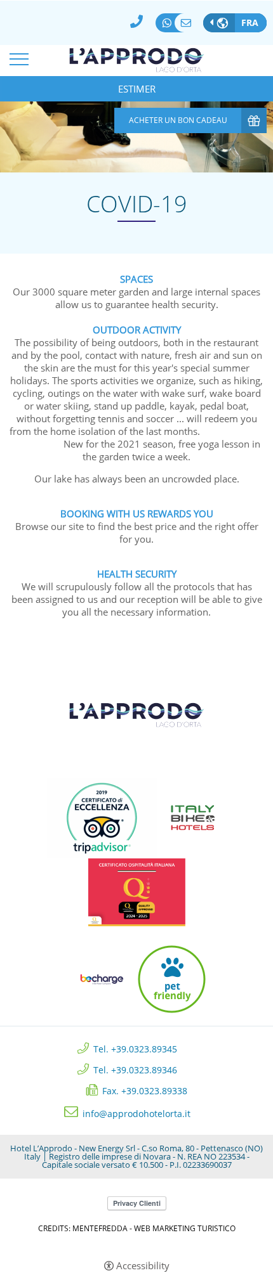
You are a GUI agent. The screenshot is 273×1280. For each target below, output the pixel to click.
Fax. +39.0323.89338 (144, 1090)
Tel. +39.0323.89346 (135, 1069)
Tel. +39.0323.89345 (135, 1048)
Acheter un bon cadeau (178, 120)
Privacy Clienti (137, 1203)
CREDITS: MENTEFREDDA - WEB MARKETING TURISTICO (137, 1228)
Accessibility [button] (143, 1265)
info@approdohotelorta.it (189, 22)
